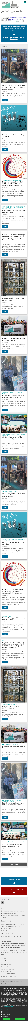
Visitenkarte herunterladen (8, 976)
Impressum (3, 1008)
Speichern (6, 1019)
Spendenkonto (6, 921)
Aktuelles (4, 46)
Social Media (5, 899)
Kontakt (3, 958)
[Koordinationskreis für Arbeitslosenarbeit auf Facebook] (2, 902)
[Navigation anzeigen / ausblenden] (25, 2)
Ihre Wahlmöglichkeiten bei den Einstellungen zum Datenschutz (14, 989)
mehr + (5, 100)
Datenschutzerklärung (8, 1006)
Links (2, 908)
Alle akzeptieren (19, 1019)
